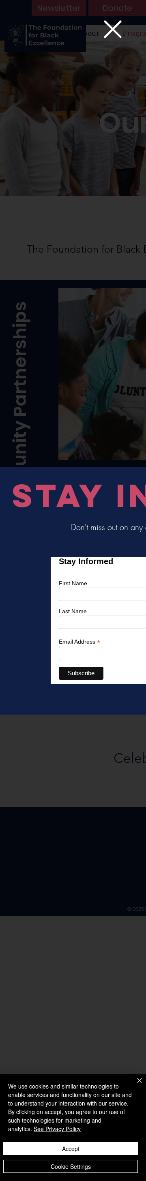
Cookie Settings (71, 1166)
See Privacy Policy (57, 1129)
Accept (70, 1148)
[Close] (134, 1085)
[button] (113, 29)
